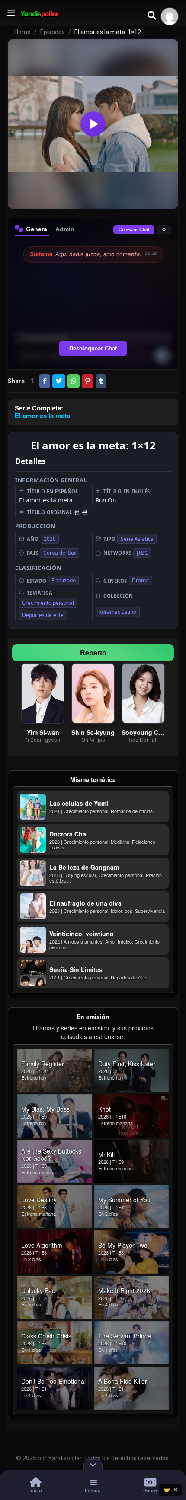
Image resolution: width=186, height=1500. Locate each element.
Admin (64, 229)
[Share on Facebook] (44, 381)
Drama (140, 580)
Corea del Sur (59, 552)
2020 (50, 539)
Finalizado (63, 580)
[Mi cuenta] (169, 16)
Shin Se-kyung (93, 732)
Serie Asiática (137, 539)
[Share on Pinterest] (87, 381)
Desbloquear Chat (93, 348)
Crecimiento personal (48, 603)
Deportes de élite (43, 615)
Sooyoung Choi (143, 732)
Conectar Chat (134, 229)
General (37, 229)
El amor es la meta (42, 415)
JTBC (142, 552)
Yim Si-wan (43, 732)
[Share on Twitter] (58, 381)
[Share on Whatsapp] (73, 381)
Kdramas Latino (117, 612)
